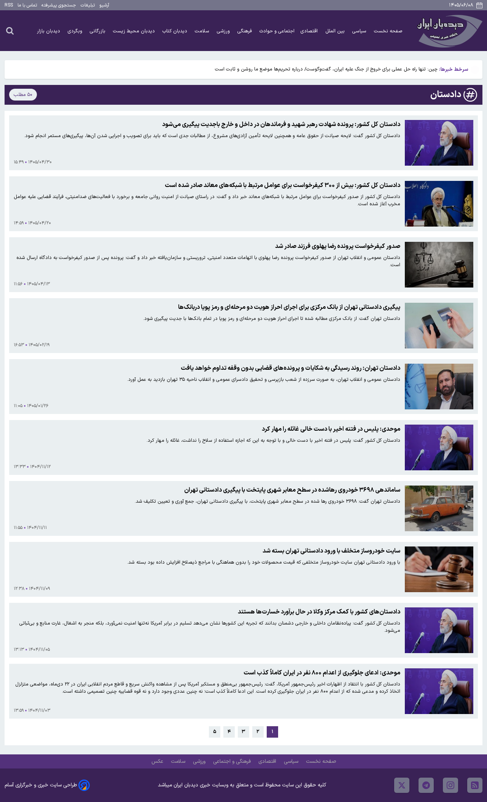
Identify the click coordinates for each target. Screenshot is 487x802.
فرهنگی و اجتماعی (232, 761)
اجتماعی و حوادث (276, 31)
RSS (9, 5)
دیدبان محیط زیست (134, 31)
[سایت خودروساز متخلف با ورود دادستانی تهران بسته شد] (439, 569)
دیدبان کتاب (175, 31)
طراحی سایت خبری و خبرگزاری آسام (41, 785)
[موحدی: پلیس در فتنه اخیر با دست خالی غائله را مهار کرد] (439, 447)
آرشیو (104, 5)
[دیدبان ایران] (448, 30)
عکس (158, 761)
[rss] (474, 785)
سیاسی (360, 31)
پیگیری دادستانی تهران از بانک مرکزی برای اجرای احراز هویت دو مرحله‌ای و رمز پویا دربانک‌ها (289, 307)
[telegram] (426, 785)
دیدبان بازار (49, 31)
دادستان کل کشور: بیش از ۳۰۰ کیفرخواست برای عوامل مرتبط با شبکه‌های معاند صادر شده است (282, 185)
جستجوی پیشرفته (58, 5)
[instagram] (450, 785)
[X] (401, 785)
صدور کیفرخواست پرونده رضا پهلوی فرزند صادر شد (337, 246)
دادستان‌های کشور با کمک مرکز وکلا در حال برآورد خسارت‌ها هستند (319, 612)
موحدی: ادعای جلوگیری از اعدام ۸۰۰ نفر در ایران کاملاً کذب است (322, 672)
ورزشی (224, 31)
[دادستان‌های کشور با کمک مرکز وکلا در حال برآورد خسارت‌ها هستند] (439, 630)
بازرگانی (98, 31)
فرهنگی (245, 31)
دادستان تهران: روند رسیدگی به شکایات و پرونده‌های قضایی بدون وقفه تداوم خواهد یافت (290, 368)
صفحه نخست (388, 31)
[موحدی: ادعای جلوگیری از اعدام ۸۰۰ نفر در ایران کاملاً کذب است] (439, 691)
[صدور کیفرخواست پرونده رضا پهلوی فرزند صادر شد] (439, 265)
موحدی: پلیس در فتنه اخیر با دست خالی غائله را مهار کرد (331, 429)
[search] (10, 30)
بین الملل (335, 31)
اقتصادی (310, 31)
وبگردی (76, 31)
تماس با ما (27, 5)
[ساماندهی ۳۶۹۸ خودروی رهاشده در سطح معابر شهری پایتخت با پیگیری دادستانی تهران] (439, 508)
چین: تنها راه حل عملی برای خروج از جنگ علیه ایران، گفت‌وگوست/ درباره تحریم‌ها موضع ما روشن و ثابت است (326, 69)
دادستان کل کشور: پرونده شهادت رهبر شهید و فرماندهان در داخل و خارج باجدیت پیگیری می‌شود (281, 124)
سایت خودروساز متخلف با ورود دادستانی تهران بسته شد (331, 551)
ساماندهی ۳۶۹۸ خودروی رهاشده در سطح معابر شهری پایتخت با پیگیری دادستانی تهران (292, 490)
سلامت (203, 31)
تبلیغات (88, 5)
